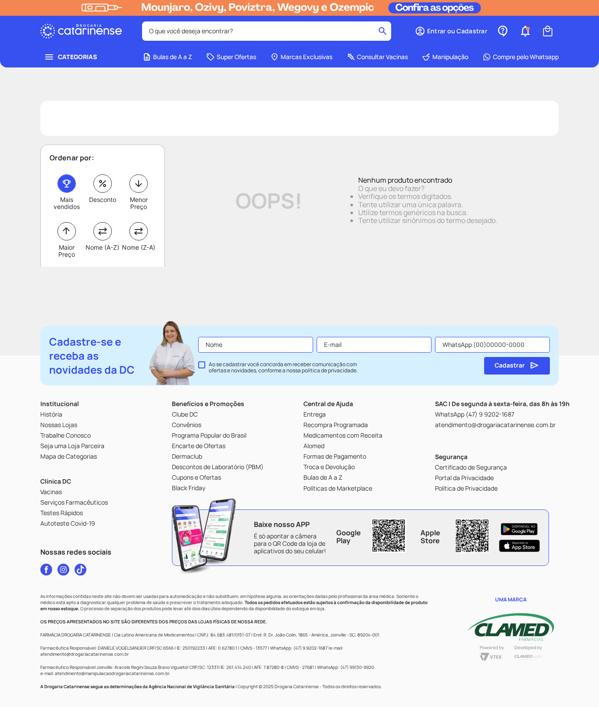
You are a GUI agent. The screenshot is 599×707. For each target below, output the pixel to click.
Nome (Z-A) (138, 247)
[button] (451, 31)
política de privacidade (329, 370)
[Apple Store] (519, 546)
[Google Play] (519, 529)
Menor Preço (139, 203)
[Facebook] (46, 569)
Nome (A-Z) (102, 247)
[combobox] (266, 31)
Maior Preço (66, 251)
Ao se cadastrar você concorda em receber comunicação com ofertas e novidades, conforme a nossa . (283, 367)
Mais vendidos (66, 203)
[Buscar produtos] (382, 31)
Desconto (102, 199)
